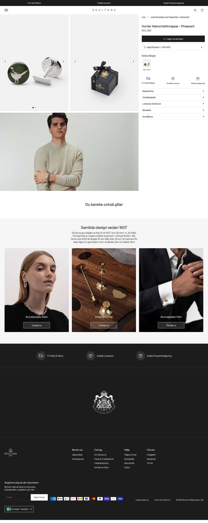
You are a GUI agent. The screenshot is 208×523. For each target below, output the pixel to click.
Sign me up (39, 497)
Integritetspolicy (101, 463)
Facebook (151, 459)
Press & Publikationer (104, 459)
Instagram (151, 454)
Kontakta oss (78, 459)
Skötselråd (129, 459)
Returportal (129, 463)
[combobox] (19, 509)
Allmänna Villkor (101, 467)
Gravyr (127, 467)
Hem (144, 17)
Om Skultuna (100, 454)
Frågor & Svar (130, 454)
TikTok (150, 463)
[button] (5, 61)
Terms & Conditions (162, 500)
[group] (36, 290)
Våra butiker (77, 454)
